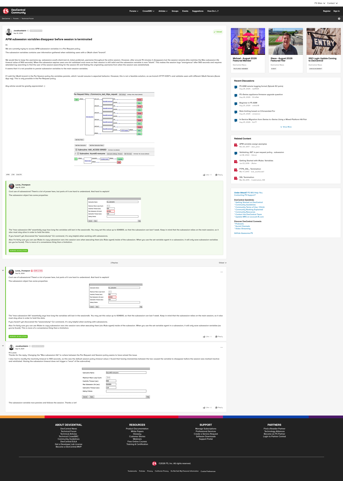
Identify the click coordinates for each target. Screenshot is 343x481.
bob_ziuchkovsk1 (257, 172)
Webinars (137, 439)
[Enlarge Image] (114, 129)
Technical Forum (28, 19)
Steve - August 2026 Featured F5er (281, 60)
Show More (287, 127)
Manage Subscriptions (205, 428)
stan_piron (255, 147)
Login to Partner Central (274, 436)
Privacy (150, 471)
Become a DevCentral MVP (69, 447)
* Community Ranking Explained (248, 209)
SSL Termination (246, 177)
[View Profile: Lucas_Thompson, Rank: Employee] (11, 272)
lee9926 (255, 89)
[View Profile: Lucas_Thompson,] (11, 186)
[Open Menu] (339, 19)
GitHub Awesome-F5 (243, 233)
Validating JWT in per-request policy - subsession (261, 152)
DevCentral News (239, 65)
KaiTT (254, 122)
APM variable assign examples (253, 144)
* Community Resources (244, 212)
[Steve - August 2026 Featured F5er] (286, 41)
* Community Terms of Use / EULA (249, 207)
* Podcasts (239, 224)
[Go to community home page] (14, 11)
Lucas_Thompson (23, 185)
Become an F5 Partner (274, 434)
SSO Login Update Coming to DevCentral (322, 60)
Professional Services (206, 431)
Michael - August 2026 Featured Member (245, 60)
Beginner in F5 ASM (248, 103)
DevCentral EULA (68, 441)
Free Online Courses (137, 441)
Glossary (137, 434)
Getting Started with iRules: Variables (256, 160)
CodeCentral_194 (258, 180)
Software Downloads (206, 436)
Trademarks (132, 471)
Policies (142, 471)
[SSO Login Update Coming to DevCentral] (324, 41)
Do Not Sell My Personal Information (185, 471)
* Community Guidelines (245, 204)
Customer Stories (137, 436)
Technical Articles (68, 434)
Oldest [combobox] (223, 263)
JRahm (254, 163)
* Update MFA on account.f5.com (249, 217)
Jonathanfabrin (20, 31)
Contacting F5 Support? (245, 195)
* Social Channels (242, 226)
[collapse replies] (3, 270)
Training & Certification (137, 444)
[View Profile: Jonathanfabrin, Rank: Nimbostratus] (8, 32)
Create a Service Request (206, 434)
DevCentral (6, 19)
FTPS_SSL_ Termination (250, 169)
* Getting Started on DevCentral (248, 202)
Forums (16, 19)
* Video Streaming (242, 228)
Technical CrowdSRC (69, 436)
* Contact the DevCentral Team (248, 214)
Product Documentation (137, 428)
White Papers (137, 431)
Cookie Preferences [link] (208, 471)
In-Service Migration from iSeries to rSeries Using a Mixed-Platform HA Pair (273, 119)
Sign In (336, 11)
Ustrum (254, 155)
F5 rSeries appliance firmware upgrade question (261, 94)
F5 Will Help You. (248, 192)
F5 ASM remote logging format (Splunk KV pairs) (261, 86)
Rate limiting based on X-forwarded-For (257, 111)
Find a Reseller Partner (274, 428)
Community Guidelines (68, 439)
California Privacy (162, 471)
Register (327, 11)
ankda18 (255, 106)
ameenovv (256, 114)
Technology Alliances (274, 431)
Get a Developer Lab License (68, 444)
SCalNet (255, 97)
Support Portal (206, 439)
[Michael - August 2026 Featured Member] (248, 41)
